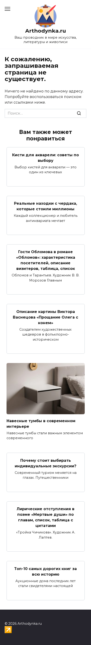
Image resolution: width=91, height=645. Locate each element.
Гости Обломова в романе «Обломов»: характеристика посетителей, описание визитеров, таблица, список (45, 260)
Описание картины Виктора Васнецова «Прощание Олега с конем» (45, 317)
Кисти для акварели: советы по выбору (45, 158)
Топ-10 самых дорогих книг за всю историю (45, 571)
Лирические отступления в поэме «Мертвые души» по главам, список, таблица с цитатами (45, 517)
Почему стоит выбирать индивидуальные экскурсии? (45, 463)
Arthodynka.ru (45, 30)
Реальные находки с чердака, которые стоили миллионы (45, 206)
